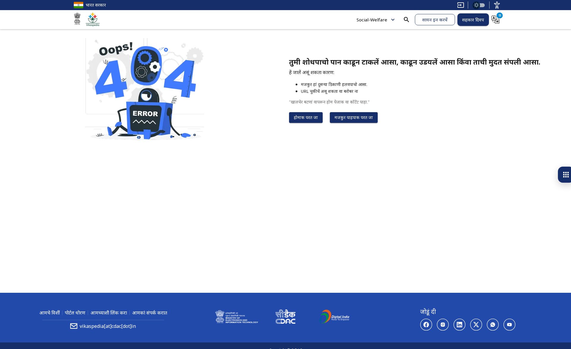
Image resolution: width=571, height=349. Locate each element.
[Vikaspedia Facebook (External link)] (426, 325)
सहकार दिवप (473, 20)
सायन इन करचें (435, 20)
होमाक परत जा (306, 117)
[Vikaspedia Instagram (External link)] (443, 325)
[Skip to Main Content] (460, 5)
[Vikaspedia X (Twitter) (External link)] (476, 325)
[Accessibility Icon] (497, 5)
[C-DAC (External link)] (285, 317)
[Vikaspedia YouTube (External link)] (509, 325)
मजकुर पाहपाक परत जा (354, 117)
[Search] (406, 20)
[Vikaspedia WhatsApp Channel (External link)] (493, 325)
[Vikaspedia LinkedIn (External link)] (459, 325)
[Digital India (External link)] (334, 317)
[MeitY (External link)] (77, 19)
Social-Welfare (372, 20)
